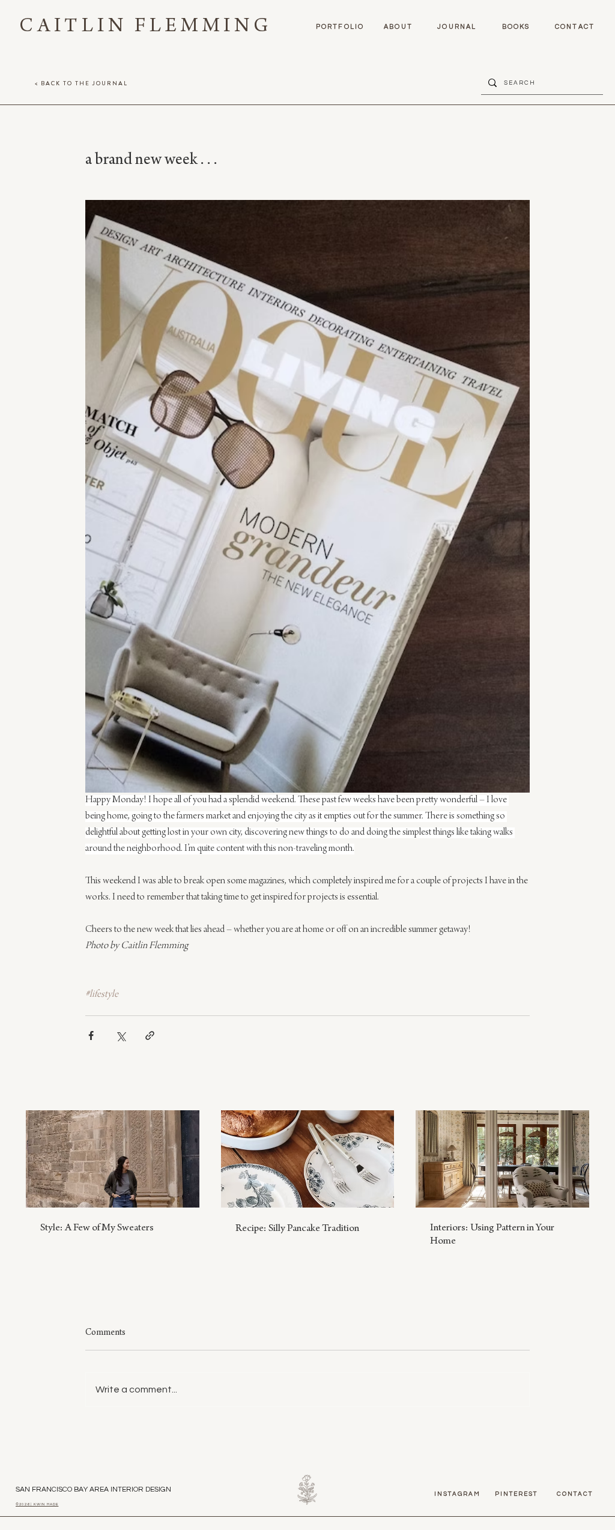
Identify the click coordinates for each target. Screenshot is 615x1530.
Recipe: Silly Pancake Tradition (297, 1229)
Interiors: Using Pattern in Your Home (492, 1235)
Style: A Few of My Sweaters (97, 1228)
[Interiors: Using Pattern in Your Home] (502, 1159)
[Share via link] (150, 1035)
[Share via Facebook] (91, 1035)
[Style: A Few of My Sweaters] (112, 1159)
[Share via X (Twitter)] (120, 1035)
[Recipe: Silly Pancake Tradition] (308, 1159)
